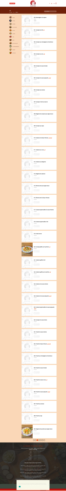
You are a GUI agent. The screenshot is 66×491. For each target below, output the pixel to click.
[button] (55, 3)
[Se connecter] (51, 3)
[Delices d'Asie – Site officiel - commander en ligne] (33, 3)
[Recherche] (49, 3)
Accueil (10, 12)
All (14, 12)
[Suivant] (44, 440)
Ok (19, 486)
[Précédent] (34, 440)
